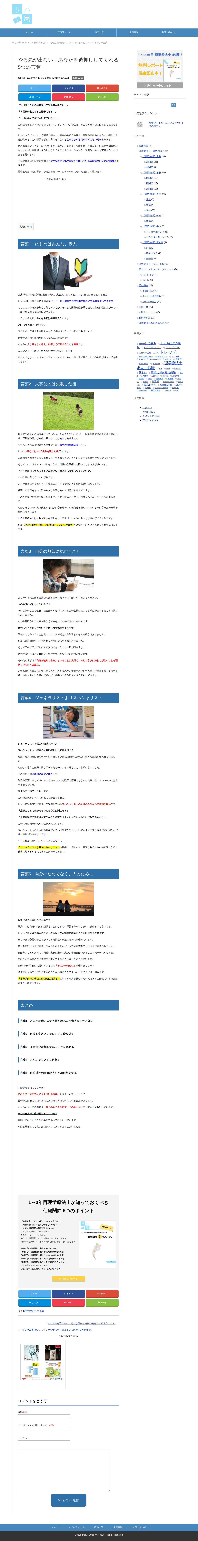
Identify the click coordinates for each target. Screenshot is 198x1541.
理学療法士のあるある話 (151, 323)
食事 (176, 390)
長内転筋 (175, 388)
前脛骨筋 (142, 359)
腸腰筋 (170, 378)
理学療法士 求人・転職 (151, 264)
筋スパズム (152, 253)
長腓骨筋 (168, 390)
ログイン (147, 407)
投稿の (148, 412)
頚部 (148, 205)
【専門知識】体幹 (151, 215)
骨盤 (148, 199)
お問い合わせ (169, 32)
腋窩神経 (175, 376)
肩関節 (149, 162)
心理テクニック (147, 312)
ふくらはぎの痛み (151, 296)
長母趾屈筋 (155, 390)
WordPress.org (150, 420)
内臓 (148, 248)
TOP (20, 42)
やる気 (40, 1311)
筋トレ (145, 280)
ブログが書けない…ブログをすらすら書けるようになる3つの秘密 (56, 1330)
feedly (103, 97)
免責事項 (134, 32)
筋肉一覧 (99, 32)
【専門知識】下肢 (151, 172)
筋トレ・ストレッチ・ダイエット (156, 269)
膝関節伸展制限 (168, 382)
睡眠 (168, 368)
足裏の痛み (148, 291)
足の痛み (143, 285)
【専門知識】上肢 (151, 156)
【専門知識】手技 (151, 226)
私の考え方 (78, 78)
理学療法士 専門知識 (150, 151)
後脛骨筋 (156, 363)
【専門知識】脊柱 (151, 194)
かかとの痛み (149, 301)
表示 (29, 227)
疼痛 (160, 368)
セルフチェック (146, 356)
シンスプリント (173, 347)
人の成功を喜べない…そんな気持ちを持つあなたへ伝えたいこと (81, 1323)
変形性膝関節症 (155, 359)
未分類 (149, 258)
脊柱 (148, 210)
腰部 (148, 221)
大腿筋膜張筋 (143, 364)
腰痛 (150, 378)
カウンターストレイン (157, 237)
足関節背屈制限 (161, 388)
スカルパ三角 (145, 353)
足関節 (149, 188)
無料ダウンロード (68, 1278)
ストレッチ (148, 274)
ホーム (29, 32)
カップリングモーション (152, 348)
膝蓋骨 (145, 382)
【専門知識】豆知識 (152, 242)
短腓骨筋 (177, 368)
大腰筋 (178, 359)
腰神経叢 (159, 378)
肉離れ (145, 376)
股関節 (149, 178)
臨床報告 (143, 146)
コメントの (151, 416)
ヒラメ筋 (175, 356)
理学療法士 (30, 1311)
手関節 (149, 167)
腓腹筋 (141, 378)
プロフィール (64, 32)
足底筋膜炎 (150, 384)
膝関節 (149, 183)
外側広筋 (168, 359)
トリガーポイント (155, 231)
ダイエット (162, 356)
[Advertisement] (68, 200)
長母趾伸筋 (143, 390)
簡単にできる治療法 (163, 372)
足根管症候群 (166, 385)
